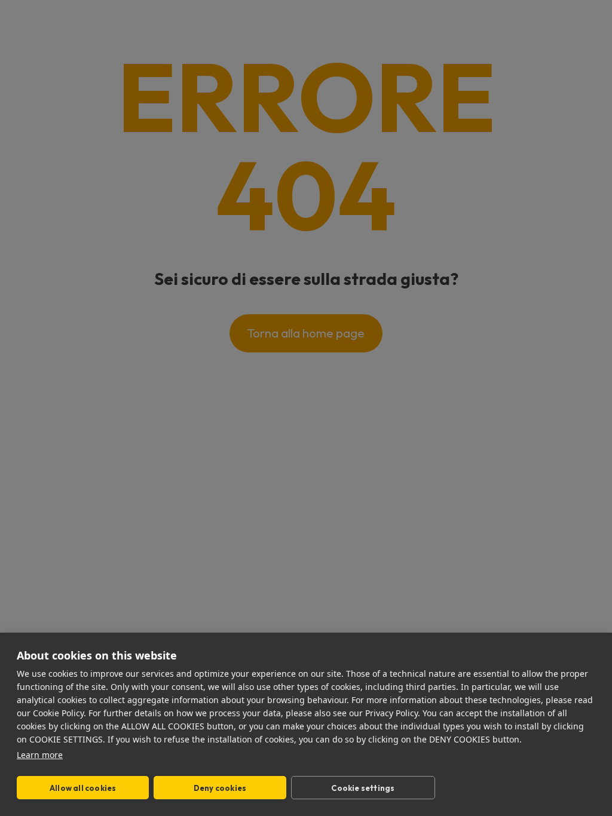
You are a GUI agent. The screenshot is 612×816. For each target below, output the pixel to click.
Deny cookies (220, 788)
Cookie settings (362, 788)
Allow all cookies (83, 788)
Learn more (40, 754)
